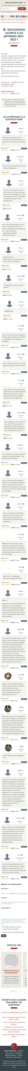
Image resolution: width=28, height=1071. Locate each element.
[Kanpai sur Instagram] (21, 16)
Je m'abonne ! (22, 9)
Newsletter (18, 1053)
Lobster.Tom (19, 818)
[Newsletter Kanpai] (13, 16)
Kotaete (3, 22)
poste (4, 56)
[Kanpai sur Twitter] (19, 16)
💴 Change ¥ (11, 19)
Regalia (20, 629)
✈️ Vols (17, 19)
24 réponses (14, 43)
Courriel (4, 898)
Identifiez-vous (13, 893)
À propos (20, 1051)
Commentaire (6, 908)
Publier (3, 936)
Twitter (8, 198)
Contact (20, 1055)
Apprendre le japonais (11, 22)
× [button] (25, 2)
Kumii (19, 855)
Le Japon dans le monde (7, 86)
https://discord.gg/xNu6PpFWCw (12, 578)
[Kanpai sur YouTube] (24, 16)
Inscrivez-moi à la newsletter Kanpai (13, 932)
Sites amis (9, 1057)
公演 (20, 707)
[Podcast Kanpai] (26, 16)
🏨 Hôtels (22, 19)
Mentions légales (10, 1055)
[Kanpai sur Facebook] (17, 16)
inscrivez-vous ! (23, 893)
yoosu (20, 675)
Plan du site (17, 1057)
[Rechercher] (25, 12)
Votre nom (5, 888)
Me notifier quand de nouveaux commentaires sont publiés (12, 928)
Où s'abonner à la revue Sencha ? (14, 1027)
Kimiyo (20, 326)
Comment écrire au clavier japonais (11, 972)
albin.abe (19, 215)
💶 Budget (3, 19)
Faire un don (9, 1053)
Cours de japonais (21, 22)
